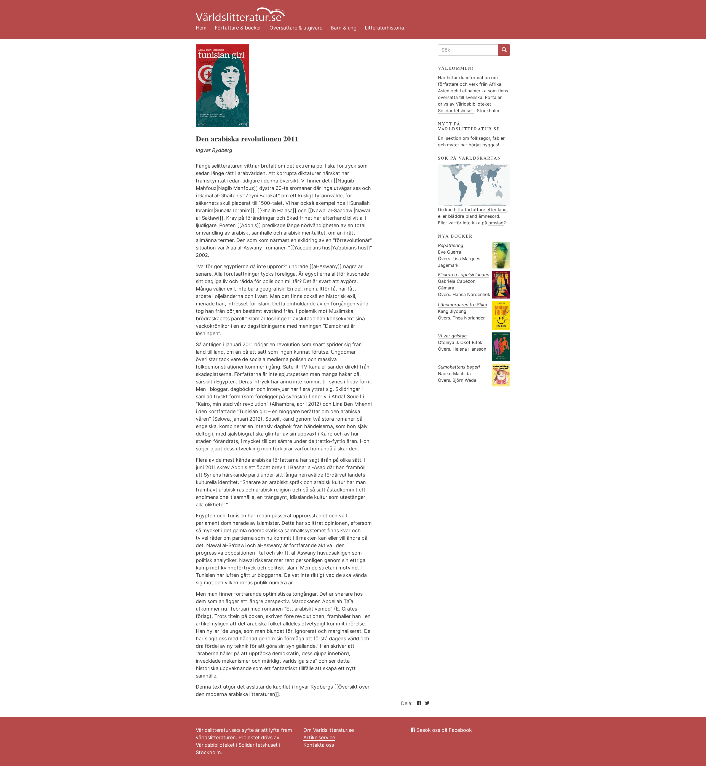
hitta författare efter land (480, 209)
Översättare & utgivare (295, 28)
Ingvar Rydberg (214, 150)
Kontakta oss (318, 745)
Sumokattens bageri (459, 367)
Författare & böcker (238, 28)
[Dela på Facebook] (417, 703)
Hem (201, 28)
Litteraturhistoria (384, 28)
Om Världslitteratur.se (328, 730)
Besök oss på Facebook (444, 730)
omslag (496, 222)
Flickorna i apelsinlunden (463, 274)
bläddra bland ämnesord (473, 216)
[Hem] (349, 11)
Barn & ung (344, 28)
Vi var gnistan (452, 335)
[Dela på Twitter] (426, 703)
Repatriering (450, 245)
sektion (453, 138)
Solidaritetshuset (456, 110)
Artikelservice (319, 737)
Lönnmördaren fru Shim (462, 304)
